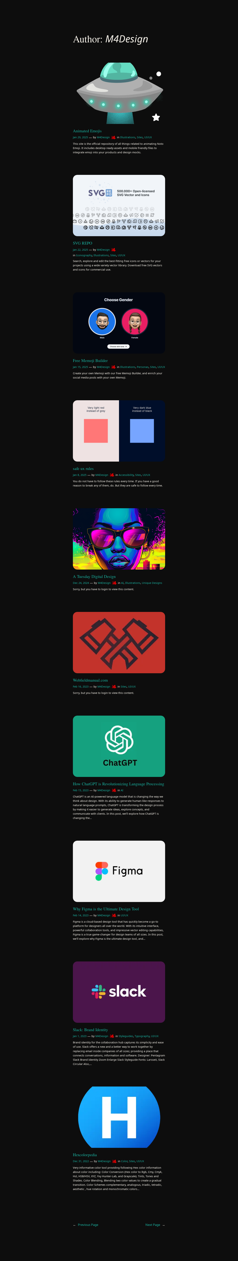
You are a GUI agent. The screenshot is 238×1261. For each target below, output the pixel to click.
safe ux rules (83, 468)
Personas (143, 367)
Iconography (84, 255)
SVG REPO (82, 243)
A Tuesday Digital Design (94, 576)
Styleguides (126, 1036)
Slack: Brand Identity (90, 1029)
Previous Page (85, 1225)
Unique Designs (152, 583)
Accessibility (126, 475)
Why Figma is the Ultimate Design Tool (106, 908)
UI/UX (148, 137)
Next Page (155, 1225)
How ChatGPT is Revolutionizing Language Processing (118, 783)
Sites (140, 137)
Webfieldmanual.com (90, 680)
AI (122, 583)
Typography (142, 1036)
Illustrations (127, 137)
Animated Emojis (87, 130)
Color (124, 1161)
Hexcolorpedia (85, 1154)
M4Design (103, 137)
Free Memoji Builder (90, 360)
